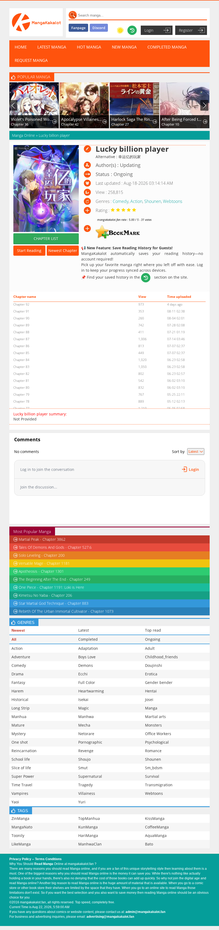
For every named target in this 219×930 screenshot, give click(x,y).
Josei (149, 699)
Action (136, 201)
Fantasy (18, 682)
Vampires (19, 793)
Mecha (84, 725)
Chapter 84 (21, 360)
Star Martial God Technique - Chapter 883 (53, 603)
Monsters (153, 725)
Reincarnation (24, 750)
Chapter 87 (21, 339)
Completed (88, 639)
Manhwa (86, 716)
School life (20, 759)
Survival (152, 776)
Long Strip (20, 708)
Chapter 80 (21, 387)
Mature (18, 725)
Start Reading (29, 250)
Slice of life (21, 767)
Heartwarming (91, 691)
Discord (98, 27)
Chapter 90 (21, 318)
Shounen (152, 201)
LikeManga (21, 844)
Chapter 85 (21, 353)
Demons (85, 665)
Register (186, 30)
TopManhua (89, 818)
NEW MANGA (124, 47)
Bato (149, 844)
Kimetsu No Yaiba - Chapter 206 (45, 595)
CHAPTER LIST (46, 238)
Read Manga (43, 864)
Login (148, 30)
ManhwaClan (90, 844)
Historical (19, 699)
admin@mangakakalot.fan (145, 912)
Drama (17, 673)
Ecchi (83, 673)
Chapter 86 (21, 346)
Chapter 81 (21, 380)
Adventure (20, 656)
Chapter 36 (19, 124)
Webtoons (172, 201)
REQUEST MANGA (31, 60)
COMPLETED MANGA (167, 47)
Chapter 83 (21, 366)
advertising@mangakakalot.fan (110, 917)
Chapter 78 (21, 401)
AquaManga (156, 835)
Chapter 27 (120, 124)
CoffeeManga (157, 826)
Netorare (86, 733)
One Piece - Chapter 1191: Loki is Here (51, 587)
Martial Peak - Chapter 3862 (42, 539)
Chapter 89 (21, 325)
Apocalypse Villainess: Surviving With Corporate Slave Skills (82, 119)
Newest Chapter (62, 250)
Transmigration (159, 784)
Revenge (85, 750)
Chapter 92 (21, 304)
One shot (19, 742)
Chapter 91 (21, 311)
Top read (153, 630)
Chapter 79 (21, 394)
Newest (18, 630)
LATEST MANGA (51, 47)
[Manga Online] (36, 22)
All (13, 639)
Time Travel (21, 784)
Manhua (18, 716)
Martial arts (155, 716)
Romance (153, 750)
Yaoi (15, 801)
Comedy (120, 201)
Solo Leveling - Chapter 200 (42, 555)
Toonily (17, 835)
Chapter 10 (170, 124)
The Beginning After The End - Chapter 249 (54, 579)
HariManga (88, 835)
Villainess (86, 793)
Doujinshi (153, 665)
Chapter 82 (21, 373)
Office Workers (158, 733)
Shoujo (84, 759)
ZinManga (20, 818)
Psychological (157, 742)
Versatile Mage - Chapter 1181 (44, 563)
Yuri (81, 801)
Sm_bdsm (153, 767)
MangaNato (21, 826)
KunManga (88, 826)
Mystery (18, 733)
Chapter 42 (70, 124)
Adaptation (88, 648)
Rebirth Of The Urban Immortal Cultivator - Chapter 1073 (66, 611)
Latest (83, 630)
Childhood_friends (161, 656)
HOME (21, 47)
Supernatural (90, 776)
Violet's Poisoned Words (32, 119)
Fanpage (78, 27)
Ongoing (152, 639)
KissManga (155, 818)
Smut (83, 767)
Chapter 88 (21, 332)
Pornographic (90, 742)
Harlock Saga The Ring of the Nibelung (132, 119)
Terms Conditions (48, 859)
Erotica (151, 673)
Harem (17, 691)
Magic (83, 708)
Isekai (83, 699)
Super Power (22, 776)
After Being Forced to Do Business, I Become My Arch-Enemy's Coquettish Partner (183, 119)
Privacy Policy (20, 859)
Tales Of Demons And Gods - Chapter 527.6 (55, 547)
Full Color (86, 682)
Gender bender (159, 682)
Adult (150, 648)
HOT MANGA (89, 47)
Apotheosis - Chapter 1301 (41, 571)
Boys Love (87, 656)
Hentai (151, 691)
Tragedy (85, 784)
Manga (151, 708)
